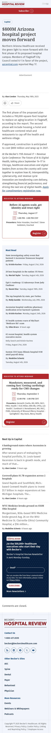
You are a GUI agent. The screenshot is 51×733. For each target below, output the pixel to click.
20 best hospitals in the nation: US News (24, 271)
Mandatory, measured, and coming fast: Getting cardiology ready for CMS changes (25, 385)
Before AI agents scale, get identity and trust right (26, 206)
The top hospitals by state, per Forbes (24, 296)
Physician (9, 691)
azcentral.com (10, 64)
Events (7, 703)
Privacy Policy (15, 580)
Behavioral (9, 685)
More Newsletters (15, 591)
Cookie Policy (33, 726)
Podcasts (9, 714)
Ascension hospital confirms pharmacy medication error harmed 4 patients (24, 308)
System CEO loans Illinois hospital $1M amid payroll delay (24, 353)
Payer (7, 680)
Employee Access (35, 729)
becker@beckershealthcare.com (20, 643)
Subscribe (24, 11)
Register (37, 233)
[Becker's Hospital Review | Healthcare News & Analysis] (13, 4)
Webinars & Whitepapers (16, 708)
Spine (7, 669)
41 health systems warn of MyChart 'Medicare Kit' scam (22, 322)
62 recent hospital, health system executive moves (21, 335)
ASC (6, 663)
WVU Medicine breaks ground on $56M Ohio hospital (23, 507)
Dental (7, 674)
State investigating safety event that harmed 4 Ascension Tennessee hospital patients (24, 258)
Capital (7, 22)
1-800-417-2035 (11, 638)
